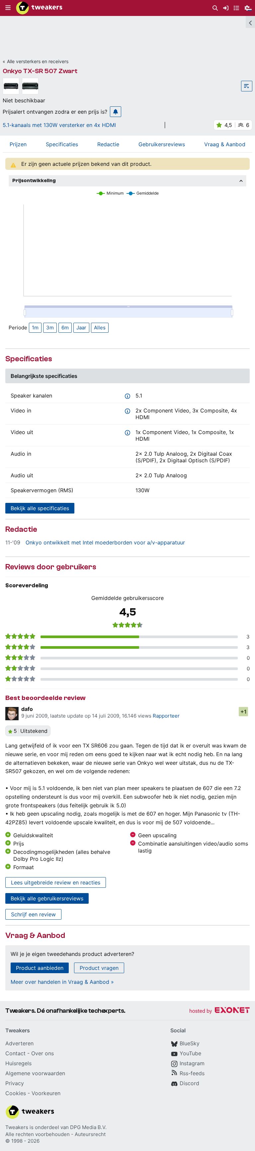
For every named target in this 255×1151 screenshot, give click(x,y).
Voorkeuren (46, 1093)
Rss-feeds (192, 1073)
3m (50, 327)
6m (65, 327)
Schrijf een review (33, 914)
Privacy (14, 1083)
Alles (100, 327)
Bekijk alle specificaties (40, 508)
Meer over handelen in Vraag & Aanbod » (62, 981)
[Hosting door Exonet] (219, 1011)
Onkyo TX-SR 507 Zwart (40, 71)
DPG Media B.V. (88, 1127)
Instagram (192, 1063)
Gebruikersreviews (161, 144)
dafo (27, 709)
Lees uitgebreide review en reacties (55, 882)
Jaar (81, 327)
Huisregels (18, 1063)
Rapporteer (166, 716)
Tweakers (16, 1127)
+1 (243, 711)
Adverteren (19, 1043)
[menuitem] (215, 8)
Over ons (42, 1053)
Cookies (15, 1093)
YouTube (190, 1053)
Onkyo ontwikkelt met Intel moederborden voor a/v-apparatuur (105, 542)
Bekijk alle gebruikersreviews (47, 898)
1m (35, 327)
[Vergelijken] (246, 86)
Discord (189, 1083)
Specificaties (62, 144)
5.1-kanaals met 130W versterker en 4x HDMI (59, 125)
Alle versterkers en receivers (37, 61)
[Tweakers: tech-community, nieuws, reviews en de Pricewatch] (39, 8)
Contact (15, 1053)
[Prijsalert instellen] (115, 111)
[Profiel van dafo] (12, 713)
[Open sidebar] (250, 22)
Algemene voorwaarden (35, 1073)
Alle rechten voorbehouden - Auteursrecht (55, 1134)
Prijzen (18, 144)
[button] (8, 8)
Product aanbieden (39, 968)
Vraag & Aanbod (224, 144)
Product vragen (99, 968)
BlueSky (190, 1043)
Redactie (108, 144)
